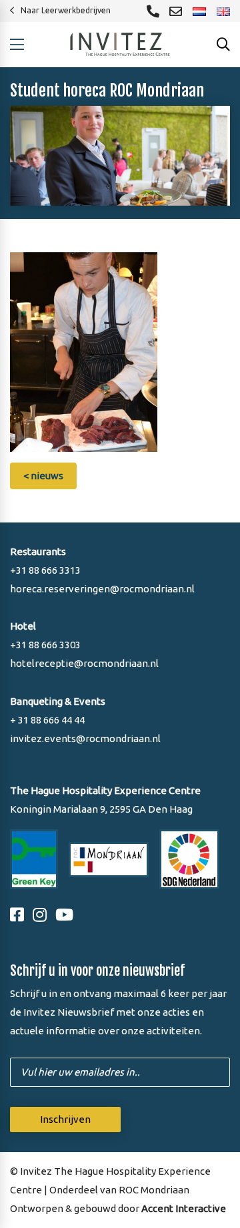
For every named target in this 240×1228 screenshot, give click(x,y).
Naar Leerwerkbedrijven (66, 10)
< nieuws (43, 475)
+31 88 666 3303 (45, 644)
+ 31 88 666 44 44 (47, 719)
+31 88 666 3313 (45, 570)
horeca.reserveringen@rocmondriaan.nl (102, 588)
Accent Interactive (183, 1208)
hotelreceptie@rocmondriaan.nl (84, 663)
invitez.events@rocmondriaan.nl (85, 738)
